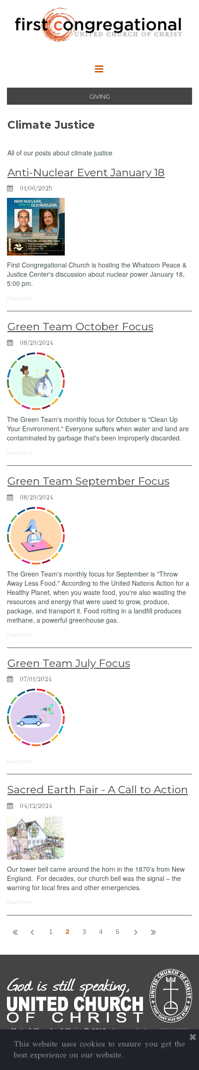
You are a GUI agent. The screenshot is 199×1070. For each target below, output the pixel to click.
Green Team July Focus (68, 663)
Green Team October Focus (80, 326)
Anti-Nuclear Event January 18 (86, 172)
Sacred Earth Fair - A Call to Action (97, 789)
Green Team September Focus (88, 481)
